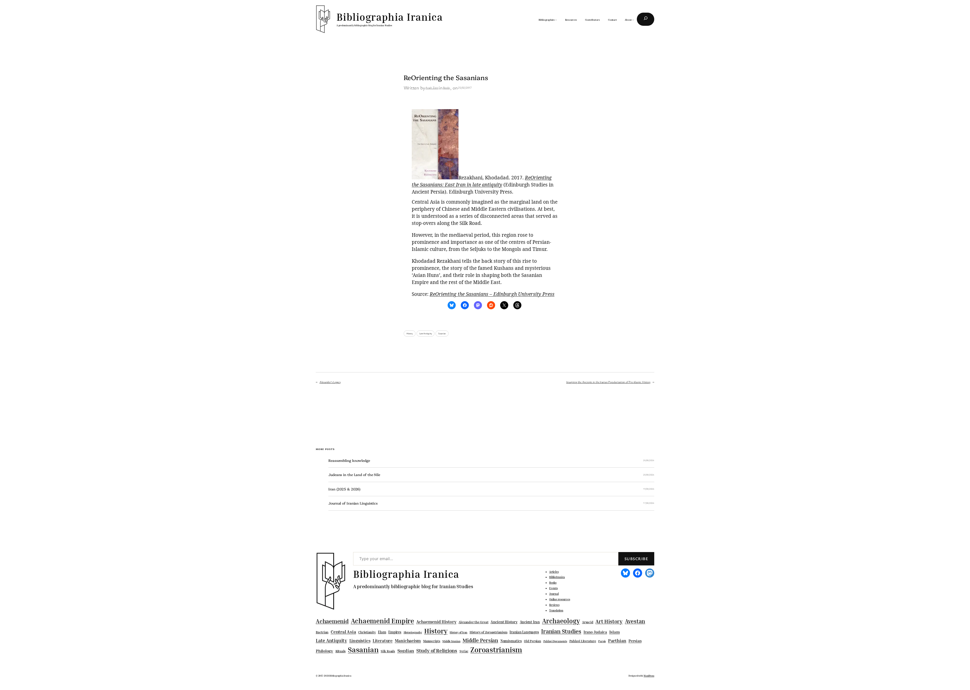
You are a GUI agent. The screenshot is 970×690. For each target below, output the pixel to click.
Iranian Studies (561, 631)
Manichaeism (408, 640)
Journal (554, 594)
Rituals (340, 651)
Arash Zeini (432, 87)
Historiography (413, 632)
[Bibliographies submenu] (556, 19)
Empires (394, 632)
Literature (383, 640)
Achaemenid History (436, 621)
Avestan (635, 621)
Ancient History (504, 622)
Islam (614, 632)
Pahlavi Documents (555, 641)
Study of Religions (436, 650)
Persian (634, 640)
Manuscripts (431, 641)
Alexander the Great (473, 622)
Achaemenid (332, 621)
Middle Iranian (451, 641)
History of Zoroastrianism (488, 632)
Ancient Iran (530, 622)
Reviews (554, 605)
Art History (609, 621)
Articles (554, 572)
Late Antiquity (425, 333)
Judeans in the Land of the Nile (354, 475)
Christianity (367, 632)
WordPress (649, 675)
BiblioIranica (557, 577)
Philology (324, 651)
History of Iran (458, 632)
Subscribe (636, 558)
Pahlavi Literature (582, 641)
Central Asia (343, 631)
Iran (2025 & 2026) (344, 489)
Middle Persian (480, 640)
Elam (382, 632)
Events (553, 588)
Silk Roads (388, 651)
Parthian (617, 640)
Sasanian (442, 333)
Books (446, 87)
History (409, 333)
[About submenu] (633, 19)
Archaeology (561, 621)
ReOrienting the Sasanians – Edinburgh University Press (492, 294)
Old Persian (532, 641)
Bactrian (322, 632)
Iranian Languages (524, 632)
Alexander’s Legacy (330, 382)
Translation (556, 610)
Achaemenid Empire (382, 621)
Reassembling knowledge (349, 460)
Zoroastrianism (496, 649)
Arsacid (587, 622)
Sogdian (405, 650)
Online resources (559, 599)
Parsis (602, 641)
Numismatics (511, 641)
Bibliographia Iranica (389, 17)
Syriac (463, 651)
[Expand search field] (645, 19)
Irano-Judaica (595, 632)
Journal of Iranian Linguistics (353, 503)
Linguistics (360, 640)
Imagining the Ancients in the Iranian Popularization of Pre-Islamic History (608, 382)
